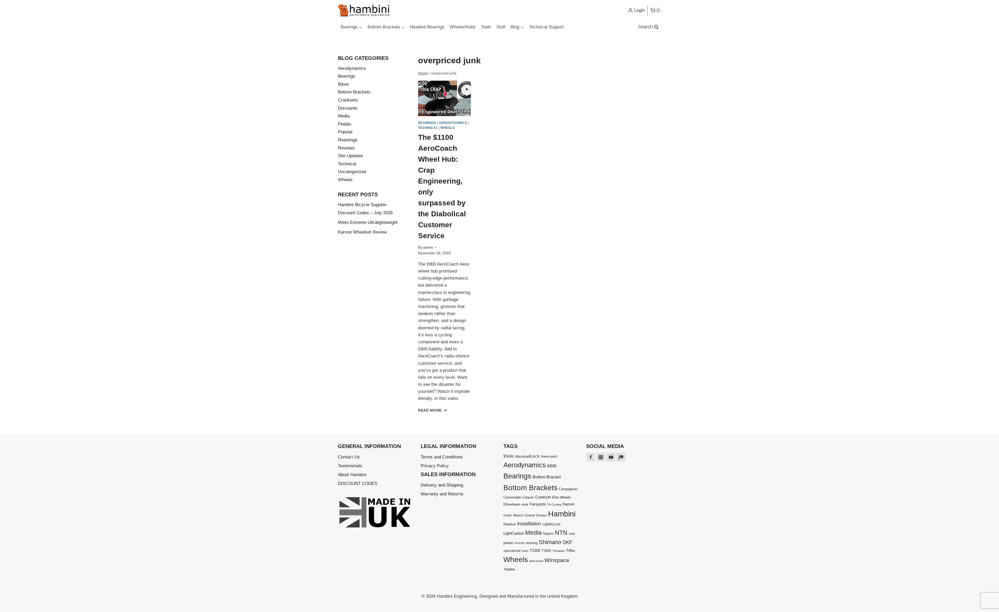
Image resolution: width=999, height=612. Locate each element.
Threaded (558, 550)
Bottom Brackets (354, 92)
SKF (567, 542)
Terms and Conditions (442, 457)
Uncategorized (352, 171)
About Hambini (352, 474)
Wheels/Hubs (463, 26)
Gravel (530, 515)
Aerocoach (549, 456)
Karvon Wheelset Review (362, 232)
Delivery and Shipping (442, 485)
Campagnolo (568, 489)
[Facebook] (590, 457)
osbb (572, 533)
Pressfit (519, 543)
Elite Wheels (561, 497)
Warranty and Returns (442, 493)
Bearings (346, 76)
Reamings (427, 123)
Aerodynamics (453, 123)
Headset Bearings (427, 26)
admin (428, 247)
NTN (561, 532)
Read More (432, 410)
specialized (511, 551)
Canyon (528, 497)
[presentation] (444, 98)
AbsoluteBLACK (527, 456)
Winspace (557, 560)
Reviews (346, 148)
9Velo (508, 456)
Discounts (347, 108)
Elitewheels (512, 504)
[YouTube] (610, 457)
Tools (486, 26)
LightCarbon (513, 533)
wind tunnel (536, 561)
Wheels (447, 128)
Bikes (343, 84)
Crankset (543, 497)
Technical (428, 128)
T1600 (546, 551)
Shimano (550, 542)
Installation (529, 523)
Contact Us (349, 457)
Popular (345, 131)
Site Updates (350, 155)
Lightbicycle (551, 524)
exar (525, 504)
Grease (541, 515)
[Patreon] (621, 457)
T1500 (535, 550)
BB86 (551, 466)
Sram (525, 550)
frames (569, 504)
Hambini (561, 513)
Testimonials (350, 465)
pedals (508, 543)
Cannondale (512, 497)
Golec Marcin (513, 515)
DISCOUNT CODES (357, 483)
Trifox (570, 550)
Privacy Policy (435, 465)
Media (344, 115)
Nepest (548, 533)
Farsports (538, 504)
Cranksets (348, 100)
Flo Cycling (554, 504)
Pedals (344, 124)
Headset (509, 524)
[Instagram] (600, 457)
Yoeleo (509, 569)
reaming (531, 543)
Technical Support (546, 26)
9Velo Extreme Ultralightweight (368, 222)
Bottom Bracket (547, 477)
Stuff (500, 26)
